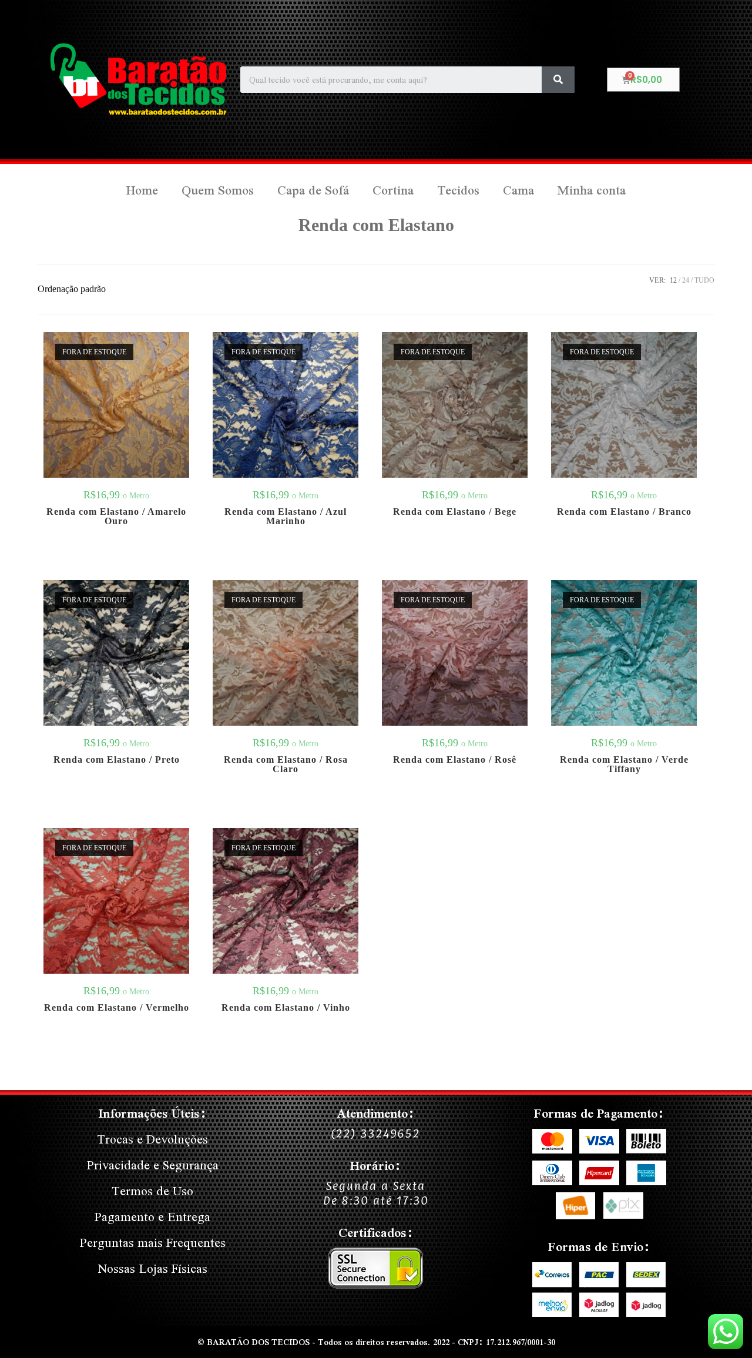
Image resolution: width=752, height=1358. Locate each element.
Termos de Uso (152, 1190)
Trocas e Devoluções (152, 1139)
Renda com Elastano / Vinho (285, 1007)
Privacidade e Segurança (153, 1165)
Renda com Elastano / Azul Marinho (285, 516)
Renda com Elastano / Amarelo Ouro (116, 516)
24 (685, 280)
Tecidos (458, 190)
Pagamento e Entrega (152, 1216)
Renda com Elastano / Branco (624, 512)
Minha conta (592, 190)
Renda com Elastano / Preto (116, 759)
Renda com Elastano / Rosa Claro (286, 764)
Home (142, 190)
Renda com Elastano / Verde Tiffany (624, 764)
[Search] (558, 79)
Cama (518, 190)
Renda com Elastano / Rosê (454, 759)
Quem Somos (218, 190)
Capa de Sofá (313, 190)
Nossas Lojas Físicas (152, 1268)
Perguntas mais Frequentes (153, 1242)
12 (673, 280)
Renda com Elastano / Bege (454, 512)
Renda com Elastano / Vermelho (116, 1007)
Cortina (393, 190)
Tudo (704, 280)
